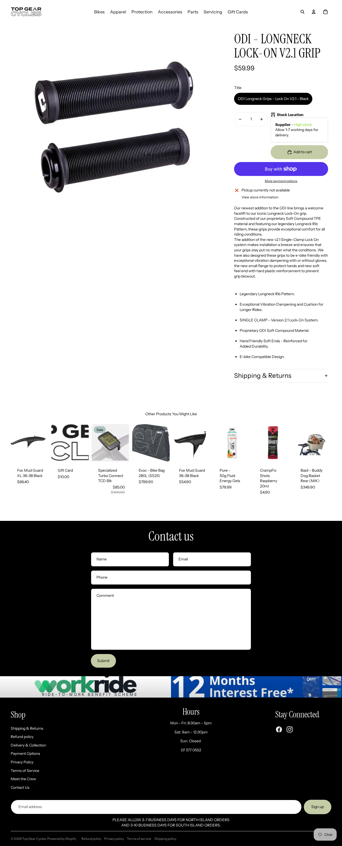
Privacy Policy (22, 762)
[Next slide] (44, 443)
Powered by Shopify (61, 839)
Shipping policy (165, 839)
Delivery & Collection (28, 745)
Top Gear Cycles (34, 839)
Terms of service (139, 839)
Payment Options (25, 753)
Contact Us (20, 787)
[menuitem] (99, 12)
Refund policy (22, 736)
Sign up (317, 806)
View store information (260, 197)
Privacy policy (114, 839)
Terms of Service (25, 770)
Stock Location (290, 114)
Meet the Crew (23, 778)
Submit (103, 660)
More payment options (281, 181)
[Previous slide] (15, 443)
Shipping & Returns (262, 375)
